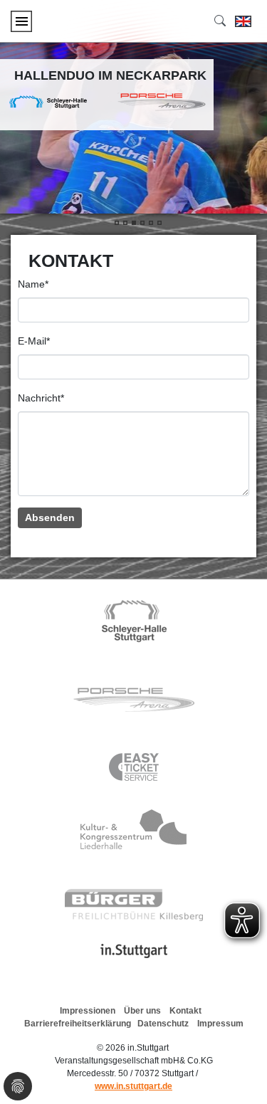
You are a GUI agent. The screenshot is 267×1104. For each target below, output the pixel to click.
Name (33, 284)
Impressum (220, 1024)
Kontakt (185, 1011)
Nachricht (41, 398)
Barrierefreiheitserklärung (77, 1024)
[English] (243, 21)
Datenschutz (163, 1024)
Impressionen (87, 1011)
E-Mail (34, 341)
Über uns (142, 1011)
